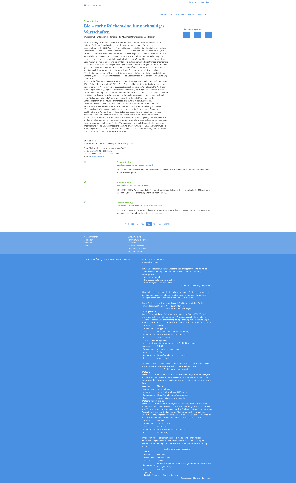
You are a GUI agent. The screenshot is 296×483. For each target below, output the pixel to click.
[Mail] (197, 35)
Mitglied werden (193, 2)
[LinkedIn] (202, 237)
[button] (209, 14)
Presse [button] (201, 14)
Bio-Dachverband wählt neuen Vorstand (135, 165)
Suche (208, 2)
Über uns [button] (163, 14)
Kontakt (202, 2)
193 (148, 224)
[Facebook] (186, 35)
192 (142, 224)
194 (154, 224)
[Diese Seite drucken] (208, 35)
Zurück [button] (147, 475)
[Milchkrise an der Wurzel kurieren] (98, 188)
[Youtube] (208, 237)
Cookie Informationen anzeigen (177, 308)
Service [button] (191, 14)
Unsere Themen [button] (177, 14)
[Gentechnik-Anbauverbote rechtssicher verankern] (98, 208)
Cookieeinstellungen (151, 262)
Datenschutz (159, 259)
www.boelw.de (98, 156)
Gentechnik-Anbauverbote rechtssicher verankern (139, 205)
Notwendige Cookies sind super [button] (158, 282)
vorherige (129, 224)
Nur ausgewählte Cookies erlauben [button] (159, 280)
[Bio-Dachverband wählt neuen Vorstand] (98, 168)
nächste (167, 224)
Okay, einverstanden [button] (153, 277)
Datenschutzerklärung (190, 285)
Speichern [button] (148, 472)
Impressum (147, 259)
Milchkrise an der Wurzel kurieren (132, 185)
